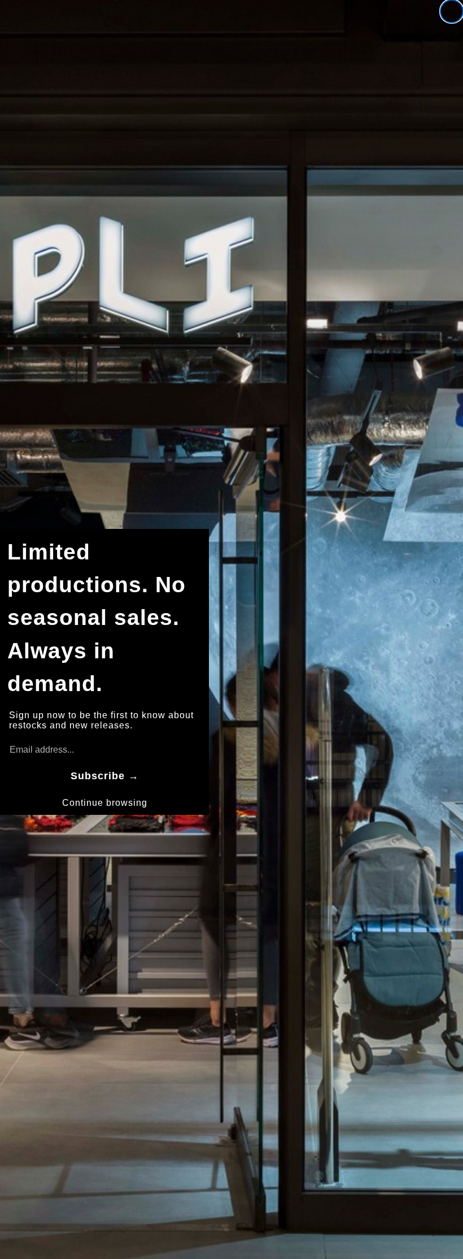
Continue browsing (104, 803)
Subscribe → (105, 776)
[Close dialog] (451, 11)
